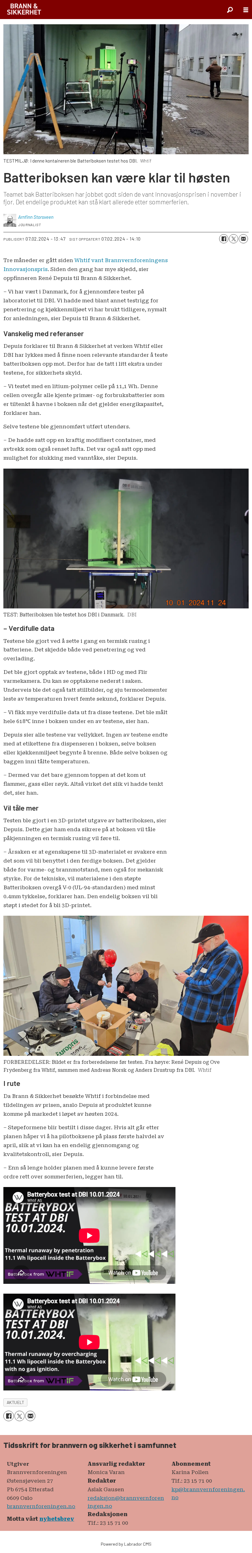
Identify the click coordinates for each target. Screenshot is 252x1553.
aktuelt (15, 1402)
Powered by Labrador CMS (126, 1544)
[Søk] (230, 9)
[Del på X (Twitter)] (233, 238)
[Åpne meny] (246, 9)
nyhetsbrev (56, 1519)
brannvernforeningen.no (41, 1506)
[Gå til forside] (24, 9)
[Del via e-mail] (243, 238)
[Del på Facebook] (223, 238)
